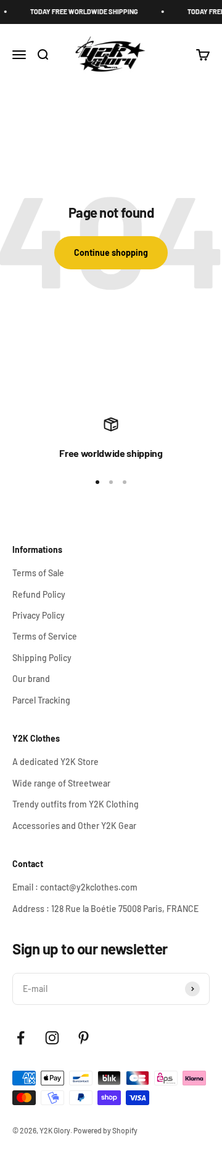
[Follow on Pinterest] (83, 1037)
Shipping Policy (42, 657)
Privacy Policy (38, 615)
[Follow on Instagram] (52, 1037)
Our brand (31, 678)
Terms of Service (44, 636)
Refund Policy (38, 594)
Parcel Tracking (41, 700)
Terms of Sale (38, 573)
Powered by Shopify (105, 1130)
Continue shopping (111, 252)
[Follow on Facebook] (20, 1037)
